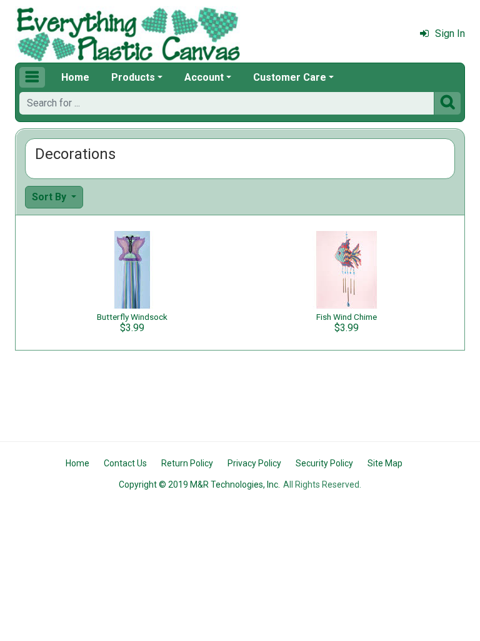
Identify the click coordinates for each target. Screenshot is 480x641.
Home (75, 77)
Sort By (50, 197)
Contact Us (125, 463)
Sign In (450, 33)
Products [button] (133, 77)
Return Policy (187, 463)
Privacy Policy (254, 463)
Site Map (385, 463)
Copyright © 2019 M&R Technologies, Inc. (199, 484)
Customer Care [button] (289, 77)
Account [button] (204, 77)
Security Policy (324, 463)
